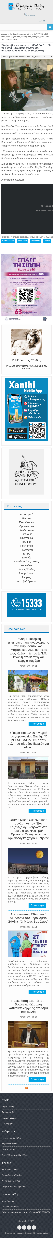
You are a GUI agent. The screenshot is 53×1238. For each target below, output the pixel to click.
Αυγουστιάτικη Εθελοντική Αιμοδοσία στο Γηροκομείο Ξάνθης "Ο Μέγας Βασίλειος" (28, 918)
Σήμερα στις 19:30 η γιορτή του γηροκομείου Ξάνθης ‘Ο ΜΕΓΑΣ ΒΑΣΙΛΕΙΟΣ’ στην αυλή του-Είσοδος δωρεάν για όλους (28, 740)
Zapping (26, 577)
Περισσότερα (37, 724)
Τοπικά (26, 553)
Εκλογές (26, 557)
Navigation (50, 27)
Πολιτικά (26, 542)
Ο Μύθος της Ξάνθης (26, 360)
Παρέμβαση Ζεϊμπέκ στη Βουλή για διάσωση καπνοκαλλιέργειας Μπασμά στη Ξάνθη (28, 1006)
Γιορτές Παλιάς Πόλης (26, 561)
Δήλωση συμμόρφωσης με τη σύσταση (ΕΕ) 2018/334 (26, 1212)
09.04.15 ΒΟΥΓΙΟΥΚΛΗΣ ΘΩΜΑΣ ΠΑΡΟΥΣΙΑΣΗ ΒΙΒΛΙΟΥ (22, 237)
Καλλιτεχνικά (27, 530)
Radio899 (49, 237)
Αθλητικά (26, 518)
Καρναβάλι (27, 565)
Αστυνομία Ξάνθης (10, 1169)
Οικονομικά (26, 538)
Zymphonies (42, 1233)
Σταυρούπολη (26, 573)
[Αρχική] (26, 9)
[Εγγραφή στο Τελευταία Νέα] (26, 1088)
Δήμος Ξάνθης (26, 569)
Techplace (20, 1233)
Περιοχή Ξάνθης (9, 1118)
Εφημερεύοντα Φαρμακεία (13, 1186)
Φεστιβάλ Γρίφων (26, 581)
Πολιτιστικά (26, 545)
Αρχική (4, 34)
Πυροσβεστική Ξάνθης (12, 1175)
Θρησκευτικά (26, 526)
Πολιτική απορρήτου (11, 1206)
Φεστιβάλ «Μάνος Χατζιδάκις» (15, 1155)
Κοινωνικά (26, 534)
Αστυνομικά (26, 514)
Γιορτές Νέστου (9, 1149)
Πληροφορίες (8, 1123)
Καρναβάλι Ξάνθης (10, 1143)
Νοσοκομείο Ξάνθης (11, 1181)
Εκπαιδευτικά (26, 522)
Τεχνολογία (26, 549)
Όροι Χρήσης (8, 1201)
